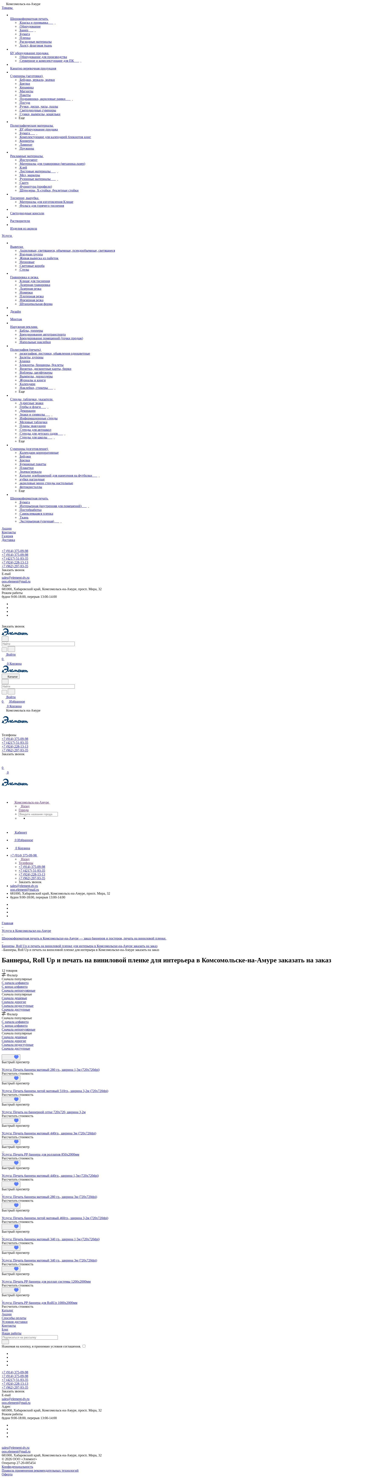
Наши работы (11, 1333)
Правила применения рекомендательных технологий (40, 1470)
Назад (24, 806)
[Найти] (11, 649)
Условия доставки (15, 1322)
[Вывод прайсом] (9, 1052)
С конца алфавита (15, 986)
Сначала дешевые (14, 998)
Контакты (9, 1325)
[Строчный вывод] (6, 1052)
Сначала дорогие (14, 1002)
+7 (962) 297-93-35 (15, 566)
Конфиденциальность (17, 1466)
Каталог (7, 1310)
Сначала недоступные (17, 1006)
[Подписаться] (5, 1342)
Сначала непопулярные (18, 990)
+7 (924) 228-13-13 (15, 562)
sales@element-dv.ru (15, 577)
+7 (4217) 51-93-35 (15, 558)
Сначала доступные (16, 1009)
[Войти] (4, 763)
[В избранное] (11, 1057)
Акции (7, 1314)
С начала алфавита (15, 983)
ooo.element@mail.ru (16, 581)
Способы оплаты (14, 1318)
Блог (5, 1329)
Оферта (7, 1474)
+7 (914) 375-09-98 (15, 551)
